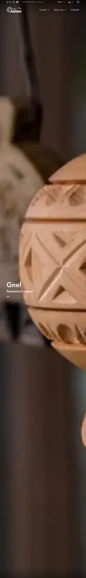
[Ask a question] (78, 2)
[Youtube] (13, 2)
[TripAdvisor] (17, 2)
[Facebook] (8, 2)
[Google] (10, 2)
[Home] (14, 10)
